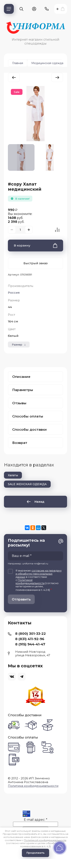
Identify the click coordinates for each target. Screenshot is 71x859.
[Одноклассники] (32, 527)
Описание (21, 377)
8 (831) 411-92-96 (29, 639)
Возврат (19, 443)
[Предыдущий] (14, 77)
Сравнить (57, 230)
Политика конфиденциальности (33, 786)
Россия (14, 292)
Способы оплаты (27, 416)
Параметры (22, 390)
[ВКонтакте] (27, 527)
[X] (43, 527)
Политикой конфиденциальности (30, 581)
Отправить (21, 599)
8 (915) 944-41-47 (30, 644)
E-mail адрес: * (35, 820)
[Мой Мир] (38, 527)
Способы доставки (29, 429)
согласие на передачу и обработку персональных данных (39, 573)
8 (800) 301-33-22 (30, 634)
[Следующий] (57, 77)
